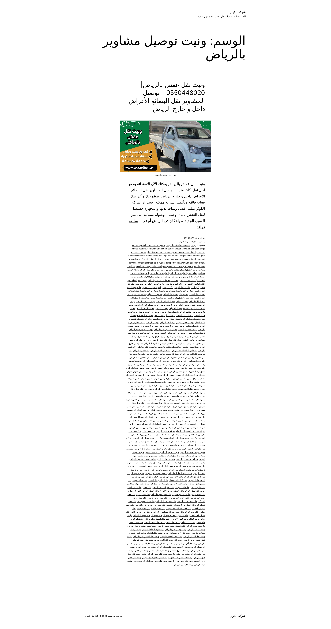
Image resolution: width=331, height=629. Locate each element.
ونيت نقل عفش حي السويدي (180, 557)
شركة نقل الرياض (189, 435)
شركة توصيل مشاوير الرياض (141, 428)
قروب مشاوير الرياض (170, 452)
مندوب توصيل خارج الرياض (179, 470)
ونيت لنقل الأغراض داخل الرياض (176, 533)
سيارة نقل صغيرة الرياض (158, 396)
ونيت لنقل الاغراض (154, 533)
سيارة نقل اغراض (197, 393)
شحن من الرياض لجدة (177, 414)
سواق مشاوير (153, 378)
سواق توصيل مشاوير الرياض (185, 378)
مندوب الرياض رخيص (143, 463)
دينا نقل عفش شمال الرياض (172, 357)
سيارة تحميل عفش (151, 385)
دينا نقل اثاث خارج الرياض (190, 354)
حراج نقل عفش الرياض (162, 340)
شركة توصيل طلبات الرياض (186, 428)
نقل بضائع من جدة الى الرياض (156, 484)
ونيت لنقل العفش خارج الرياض (146, 536)
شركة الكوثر (238, 12)
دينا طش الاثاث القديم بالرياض (184, 350)
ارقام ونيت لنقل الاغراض (153, 277)
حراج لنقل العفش (189, 340)
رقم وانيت (177, 364)
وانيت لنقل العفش (162, 519)
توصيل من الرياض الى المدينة (173, 333)
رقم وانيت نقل (149, 364)
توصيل (144, 298)
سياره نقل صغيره (164, 406)
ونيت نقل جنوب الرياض (145, 547)
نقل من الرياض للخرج (139, 512)
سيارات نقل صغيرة (185, 385)
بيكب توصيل (168, 287)
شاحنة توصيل (167, 410)
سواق (135, 371)
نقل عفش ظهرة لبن (146, 501)
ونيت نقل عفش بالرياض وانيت (154, 554)
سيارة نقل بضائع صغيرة (164, 393)
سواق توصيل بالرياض (171, 375)
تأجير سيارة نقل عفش (151, 287)
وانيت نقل (201, 522)
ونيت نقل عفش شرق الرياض (180, 561)
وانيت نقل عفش (173, 522)
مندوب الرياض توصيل (162, 463)
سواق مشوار (140, 378)
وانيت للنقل (194, 519)
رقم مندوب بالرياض (137, 361)
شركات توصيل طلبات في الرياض (158, 417)
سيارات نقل (200, 385)
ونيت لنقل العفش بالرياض (171, 536)
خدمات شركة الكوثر (187, 242)
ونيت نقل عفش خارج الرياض (154, 557)
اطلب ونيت (137, 277)
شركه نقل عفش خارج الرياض (151, 442)
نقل (128, 473)
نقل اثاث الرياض (190, 477)
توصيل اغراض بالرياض (145, 301)
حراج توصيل (165, 336)
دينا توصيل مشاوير (190, 347)
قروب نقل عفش (152, 452)
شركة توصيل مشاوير (164, 428)
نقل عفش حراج (143, 494)
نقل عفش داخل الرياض (157, 498)
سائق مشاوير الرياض (178, 371)
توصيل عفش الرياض (185, 322)
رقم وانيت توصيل (164, 364)
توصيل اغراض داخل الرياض (177, 305)
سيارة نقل (134, 389)
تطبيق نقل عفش (192, 298)
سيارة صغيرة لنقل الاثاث (194, 389)
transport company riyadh (177, 263)
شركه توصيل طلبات (173, 442)
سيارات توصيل (187, 382)
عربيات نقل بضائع (159, 445)
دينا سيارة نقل (151, 347)
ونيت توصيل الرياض (136, 526)
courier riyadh (153, 249)
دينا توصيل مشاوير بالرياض (169, 347)
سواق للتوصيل (166, 378)
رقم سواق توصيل (154, 361)
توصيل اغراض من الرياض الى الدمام (150, 305)
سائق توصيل (174, 368)
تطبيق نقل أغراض (170, 294)
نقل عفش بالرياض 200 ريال (171, 491)
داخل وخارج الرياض (143, 340)
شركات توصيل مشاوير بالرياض (184, 421)
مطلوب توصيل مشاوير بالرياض (143, 459)
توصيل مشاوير (191, 326)
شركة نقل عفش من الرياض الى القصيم (181, 438)
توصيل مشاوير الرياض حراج (152, 326)
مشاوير (161, 456)
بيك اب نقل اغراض (182, 287)
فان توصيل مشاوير (135, 449)
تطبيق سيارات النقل (190, 291)
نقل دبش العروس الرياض (163, 487)
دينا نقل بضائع (172, 354)
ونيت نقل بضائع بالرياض (166, 547)
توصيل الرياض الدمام (145, 308)
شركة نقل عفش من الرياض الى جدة (148, 438)
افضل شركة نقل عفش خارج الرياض (163, 280)
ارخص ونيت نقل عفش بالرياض (152, 270)
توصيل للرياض (152, 322)
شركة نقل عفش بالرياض (170, 435)
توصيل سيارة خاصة (145, 315)
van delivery (199, 266)
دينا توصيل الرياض (151, 343)
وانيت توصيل (156, 515)
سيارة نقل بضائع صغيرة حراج (140, 393)
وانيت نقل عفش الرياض (154, 522)
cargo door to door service (178, 245)
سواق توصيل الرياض (189, 375)
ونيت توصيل (151, 526)
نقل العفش (152, 480)
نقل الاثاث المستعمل (178, 480)
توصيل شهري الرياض (153, 319)
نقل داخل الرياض (182, 487)
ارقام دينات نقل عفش (159, 273)
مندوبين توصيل (137, 473)
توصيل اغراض (182, 301)
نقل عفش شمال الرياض (166, 501)
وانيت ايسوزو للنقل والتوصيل (175, 515)
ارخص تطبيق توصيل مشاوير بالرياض (181, 270)
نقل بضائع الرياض (139, 480)
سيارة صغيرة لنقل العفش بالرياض (168, 389)
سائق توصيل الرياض (159, 368)
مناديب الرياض (199, 463)
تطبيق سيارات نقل (173, 291)
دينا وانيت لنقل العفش (149, 357)
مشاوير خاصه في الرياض (187, 459)
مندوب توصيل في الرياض (156, 473)
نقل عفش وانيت (158, 508)
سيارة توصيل (136, 385)
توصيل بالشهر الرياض (188, 312)
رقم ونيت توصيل (134, 364)
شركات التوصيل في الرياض (155, 414)
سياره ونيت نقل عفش (183, 410)
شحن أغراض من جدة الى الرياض (147, 410)
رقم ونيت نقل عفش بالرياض (192, 368)
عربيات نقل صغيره (143, 445)
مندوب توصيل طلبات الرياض (180, 473)
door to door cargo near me (160, 252)
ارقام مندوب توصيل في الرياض (178, 277)
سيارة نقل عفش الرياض (179, 400)
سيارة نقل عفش (198, 400)
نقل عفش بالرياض (192, 491)
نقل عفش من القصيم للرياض (178, 508)
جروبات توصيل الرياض (181, 336)
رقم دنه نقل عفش (179, 361)
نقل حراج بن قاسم (135, 484)
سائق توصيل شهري (196, 371)
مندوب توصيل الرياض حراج (147, 466)
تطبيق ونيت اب (154, 298)
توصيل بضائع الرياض (169, 312)
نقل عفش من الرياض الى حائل (152, 505)
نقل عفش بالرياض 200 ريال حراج (143, 491)
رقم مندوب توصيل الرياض (194, 364)
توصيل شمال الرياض (172, 319)
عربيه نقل (182, 449)
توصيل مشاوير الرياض (174, 326)
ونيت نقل (178, 540)
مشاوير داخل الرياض (166, 459)
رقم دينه (167, 361)
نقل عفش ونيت (143, 508)
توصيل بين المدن (152, 312)
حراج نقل (177, 340)
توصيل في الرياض (167, 322)
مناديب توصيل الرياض (182, 463)
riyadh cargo (163, 259)
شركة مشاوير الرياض (165, 431)
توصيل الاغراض (175, 308)
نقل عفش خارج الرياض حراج (180, 498)
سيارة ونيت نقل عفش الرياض (187, 403)
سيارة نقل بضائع (182, 393)
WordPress (101, 615)
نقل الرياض (163, 480)
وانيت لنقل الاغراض (180, 519)
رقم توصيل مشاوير (197, 361)
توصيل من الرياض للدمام (148, 333)
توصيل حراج (139, 312)
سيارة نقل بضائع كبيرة (195, 396)
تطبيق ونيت (167, 298)
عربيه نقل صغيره (169, 449)
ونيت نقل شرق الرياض (179, 550)
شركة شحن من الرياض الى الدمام (190, 431)
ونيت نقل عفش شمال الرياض (154, 561)
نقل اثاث (201, 477)
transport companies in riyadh (151, 263)
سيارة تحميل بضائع (168, 385)
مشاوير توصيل (151, 456)
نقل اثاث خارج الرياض (172, 477)
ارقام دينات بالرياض (178, 273)
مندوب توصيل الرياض (169, 466)
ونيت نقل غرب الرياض (183, 564)
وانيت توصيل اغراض (141, 515)
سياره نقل (145, 403)
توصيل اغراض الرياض (165, 301)
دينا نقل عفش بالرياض (142, 354)
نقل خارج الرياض (198, 487)
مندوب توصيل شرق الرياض (155, 470)
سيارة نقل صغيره (138, 396)
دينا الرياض (180, 343)
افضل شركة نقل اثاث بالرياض (192, 280)
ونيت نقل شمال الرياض (159, 550)
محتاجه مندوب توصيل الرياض (178, 456)
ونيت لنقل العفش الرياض (194, 536)
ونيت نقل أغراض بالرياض (186, 543)
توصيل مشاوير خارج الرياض (165, 329)
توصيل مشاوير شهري (196, 333)
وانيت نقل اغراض (188, 522)
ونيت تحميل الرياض (165, 526)
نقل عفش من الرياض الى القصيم (180, 505)
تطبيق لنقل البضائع (137, 291)
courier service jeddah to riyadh (175, 249)
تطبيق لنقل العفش (197, 294)
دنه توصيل (191, 343)
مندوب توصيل (185, 466)
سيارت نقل (168, 403)
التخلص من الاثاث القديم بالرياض (179, 284)
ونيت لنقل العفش (137, 533)
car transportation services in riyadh (148, 245)
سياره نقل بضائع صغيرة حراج (185, 406)
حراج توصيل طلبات (151, 336)
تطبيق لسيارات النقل (155, 291)
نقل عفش (147, 487)
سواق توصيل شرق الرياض (149, 375)
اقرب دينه (142, 280)
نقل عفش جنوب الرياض (161, 494)
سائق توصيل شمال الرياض (138, 368)
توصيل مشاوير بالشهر (188, 329)
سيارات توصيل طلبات (170, 382)
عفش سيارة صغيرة (152, 449)
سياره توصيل (156, 403)
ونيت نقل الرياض (184, 547)
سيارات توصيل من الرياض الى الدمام (144, 382)
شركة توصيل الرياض (180, 424)
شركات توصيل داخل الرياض (185, 417)
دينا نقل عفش (159, 354)
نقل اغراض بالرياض (143, 477)
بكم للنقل (195, 287)
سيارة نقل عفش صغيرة (158, 400)
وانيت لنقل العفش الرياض (143, 519)
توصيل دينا (170, 315)
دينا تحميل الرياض (167, 343)
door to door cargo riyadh (184, 252)
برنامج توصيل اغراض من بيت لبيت (149, 284)
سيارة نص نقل (146, 389)
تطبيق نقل (183, 294)
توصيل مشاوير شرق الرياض (141, 329)
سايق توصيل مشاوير (147, 371)
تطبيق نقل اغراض (154, 294)
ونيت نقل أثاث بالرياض (163, 540)
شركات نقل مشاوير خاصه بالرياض (155, 421)
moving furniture (166, 256)
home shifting (152, 256)
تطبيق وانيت (178, 298)
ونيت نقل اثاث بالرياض (145, 543)
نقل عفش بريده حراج (181, 494)
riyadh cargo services (180, 259)
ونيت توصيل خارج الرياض (175, 529)
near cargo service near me (187, 256)
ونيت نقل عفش (141, 550)
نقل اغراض (157, 477)
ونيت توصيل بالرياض (196, 529)
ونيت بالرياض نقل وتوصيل (186, 526)
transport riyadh (197, 263)
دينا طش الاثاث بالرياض (160, 350)
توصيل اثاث (135, 298)
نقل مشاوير (178, 512)
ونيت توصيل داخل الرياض (153, 529)
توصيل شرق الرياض (190, 319)
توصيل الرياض (162, 308)
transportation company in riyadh (178, 266)
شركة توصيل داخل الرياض (159, 424)
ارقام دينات (192, 273)
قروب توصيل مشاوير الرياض (192, 452)
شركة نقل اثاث (148, 431)
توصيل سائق (160, 315)
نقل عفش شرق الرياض (187, 501)
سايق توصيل (163, 371)
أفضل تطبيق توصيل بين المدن (149, 266)
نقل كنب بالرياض (191, 512)
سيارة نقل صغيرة (177, 396)
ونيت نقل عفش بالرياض (178, 554)
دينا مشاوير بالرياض (141, 350)
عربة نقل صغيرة (175, 445)
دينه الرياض (134, 357)
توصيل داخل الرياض (184, 315)
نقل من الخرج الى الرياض (161, 512)
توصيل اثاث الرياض (197, 301)
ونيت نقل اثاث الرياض (165, 543)
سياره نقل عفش (149, 406)
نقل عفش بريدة (198, 494)
